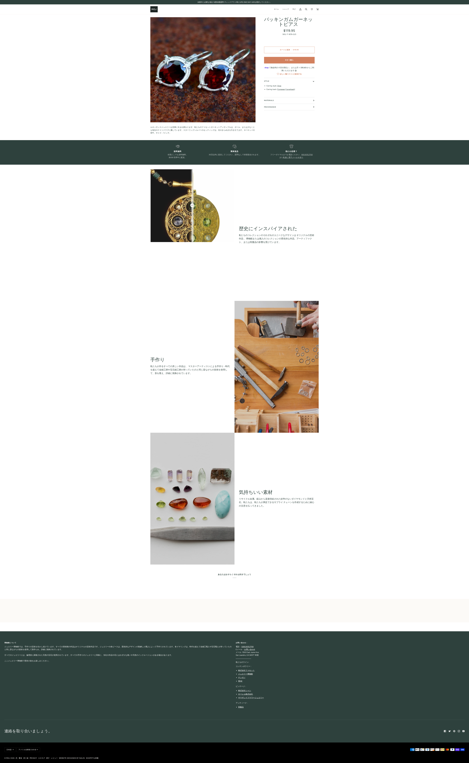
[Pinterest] (454, 731)
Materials (269, 100)
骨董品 (241, 707)
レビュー (54, 758)
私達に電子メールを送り (293, 157)
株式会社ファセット (246, 670)
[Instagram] (459, 731)
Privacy (33, 758)
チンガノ (241, 677)
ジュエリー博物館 (245, 674)
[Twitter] (449, 731)
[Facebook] (445, 731)
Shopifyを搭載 (92, 758)
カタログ (41, 758)
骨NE (240, 681)
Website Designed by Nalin (72, 758)
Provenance (270, 107)
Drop (279, 86)
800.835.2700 (307, 155)
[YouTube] (463, 731)
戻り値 (25, 758)
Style (266, 81)
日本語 (9, 750)
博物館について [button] (10, 643)
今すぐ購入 (289, 60)
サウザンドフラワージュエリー (251, 698)
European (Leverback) (286, 89)
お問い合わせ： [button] (242, 643)
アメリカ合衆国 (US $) (27, 750)
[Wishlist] (312, 9)
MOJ (8, 758)
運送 (20, 758)
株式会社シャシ (244, 691)
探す (48, 758)
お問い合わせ (249, 649)
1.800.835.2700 (247, 647)
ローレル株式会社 (245, 694)
